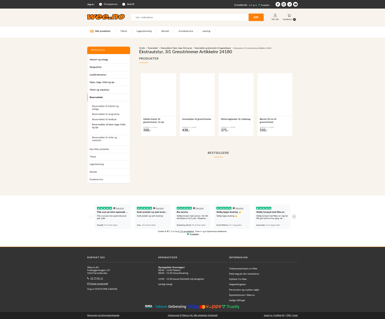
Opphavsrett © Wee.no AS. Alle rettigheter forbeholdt (193, 315)
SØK (256, 17)
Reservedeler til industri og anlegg (105, 107)
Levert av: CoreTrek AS (274, 315)
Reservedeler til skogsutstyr (106, 114)
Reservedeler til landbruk (104, 119)
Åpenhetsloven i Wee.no (242, 295)
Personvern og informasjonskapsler (103, 315)
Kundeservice (186, 31)
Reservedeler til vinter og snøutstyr (104, 139)
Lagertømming (144, 31)
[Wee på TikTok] (289, 4)
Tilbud (123, 31)
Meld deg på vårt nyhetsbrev (244, 274)
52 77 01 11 (96, 278)
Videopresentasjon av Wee (243, 268)
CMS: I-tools (292, 315)
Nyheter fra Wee (238, 279)
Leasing (206, 31)
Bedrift (130, 4)
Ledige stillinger (237, 300)
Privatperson (110, 4)
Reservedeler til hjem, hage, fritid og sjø (108, 126)
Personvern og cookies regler (244, 290)
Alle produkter (103, 31)
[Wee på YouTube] (295, 4)
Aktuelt (165, 31)
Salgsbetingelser (237, 284)
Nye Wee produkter (99, 149)
